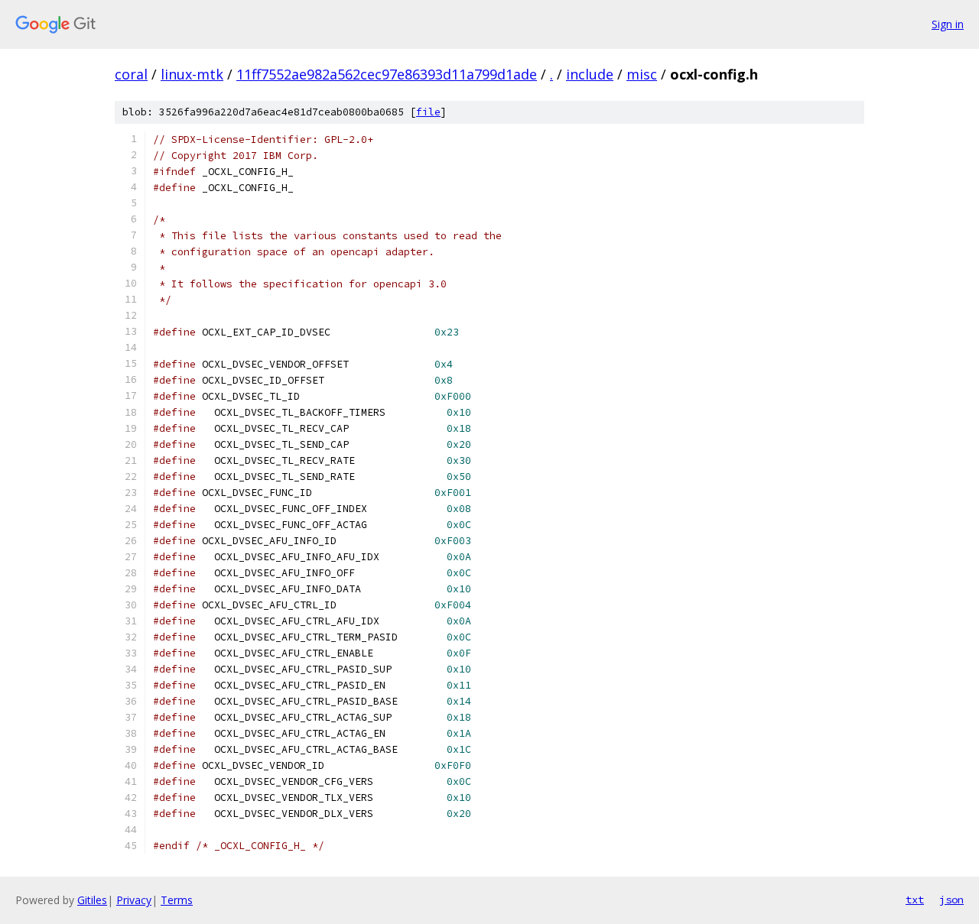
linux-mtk (192, 74)
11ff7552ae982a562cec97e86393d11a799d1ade (386, 74)
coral (131, 74)
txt (915, 899)
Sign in (948, 24)
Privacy (133, 900)
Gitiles (92, 900)
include (589, 74)
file (428, 111)
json (951, 899)
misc (641, 74)
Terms (177, 900)
